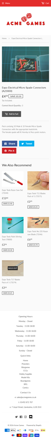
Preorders (25, 364)
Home (4, 38)
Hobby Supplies (25, 374)
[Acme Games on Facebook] (21, 417)
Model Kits (25, 377)
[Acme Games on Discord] (31, 418)
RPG (25, 384)
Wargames (25, 367)
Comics (26, 388)
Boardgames (25, 381)
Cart (47, 3)
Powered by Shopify (34, 425)
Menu (7, 3)
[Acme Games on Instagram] (25, 417)
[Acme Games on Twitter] (16, 417)
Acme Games (19, 425)
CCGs (25, 370)
